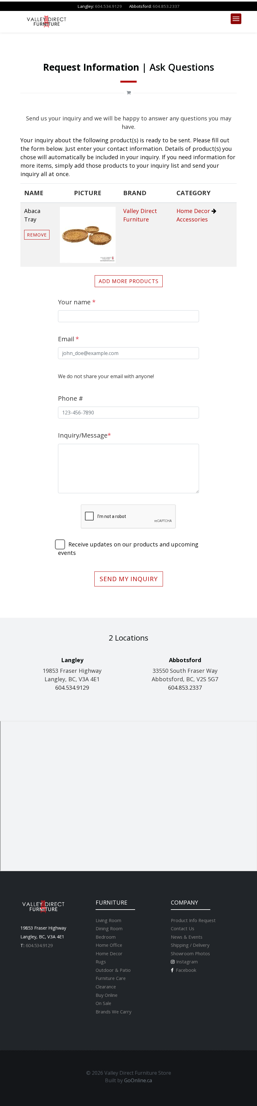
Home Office (109, 945)
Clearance (106, 986)
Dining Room (109, 928)
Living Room (108, 920)
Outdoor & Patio (113, 970)
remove (37, 235)
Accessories (192, 219)
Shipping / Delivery (190, 945)
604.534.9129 (108, 6)
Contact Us (182, 928)
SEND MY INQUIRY (129, 579)
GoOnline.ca (138, 1080)
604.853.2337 (166, 6)
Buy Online (107, 995)
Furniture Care (111, 978)
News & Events (186, 937)
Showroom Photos (190, 953)
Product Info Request (193, 920)
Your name (77, 302)
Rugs (101, 961)
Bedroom (106, 937)
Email (68, 339)
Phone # (70, 398)
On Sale (103, 1003)
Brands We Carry (113, 1011)
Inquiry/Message (84, 435)
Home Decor (193, 211)
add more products (129, 281)
